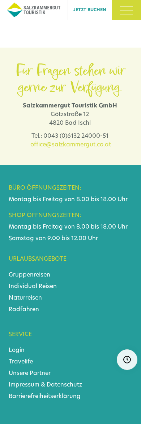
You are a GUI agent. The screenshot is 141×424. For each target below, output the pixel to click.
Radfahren (24, 310)
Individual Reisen (33, 287)
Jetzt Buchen (89, 10)
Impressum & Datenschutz (45, 385)
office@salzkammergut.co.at (70, 145)
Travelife (21, 362)
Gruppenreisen (29, 275)
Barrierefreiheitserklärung (45, 396)
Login (17, 350)
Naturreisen (25, 298)
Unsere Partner (30, 373)
